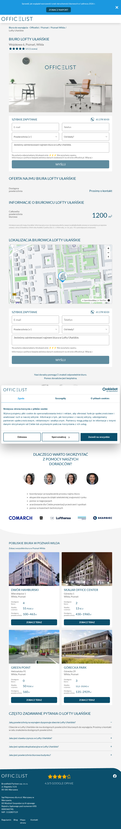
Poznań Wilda (58, 27)
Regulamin (6, 819)
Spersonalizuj (59, 437)
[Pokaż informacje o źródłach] (109, 300)
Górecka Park (75, 667)
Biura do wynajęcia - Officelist (24, 27)
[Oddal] (108, 252)
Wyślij (60, 164)
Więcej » (89, 157)
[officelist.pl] (14, 776)
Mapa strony (23, 821)
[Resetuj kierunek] (108, 257)
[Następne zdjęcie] (108, 83)
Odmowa (22, 437)
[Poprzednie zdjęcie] (13, 83)
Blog (16, 819)
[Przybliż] (108, 248)
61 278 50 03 (102, 119)
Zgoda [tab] (21, 398)
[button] (60, 274)
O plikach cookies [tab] (100, 398)
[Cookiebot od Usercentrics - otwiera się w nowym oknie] (105, 389)
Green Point (21, 667)
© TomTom (102, 300)
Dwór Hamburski (25, 590)
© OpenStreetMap (89, 300)
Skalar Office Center (81, 590)
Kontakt (34, 819)
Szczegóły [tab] (60, 398)
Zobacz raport (58, 9)
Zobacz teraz (34, 622)
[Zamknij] (117, 7)
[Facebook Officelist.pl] (115, 776)
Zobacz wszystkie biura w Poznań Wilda (27, 548)
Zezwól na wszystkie (99, 437)
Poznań (45, 27)
